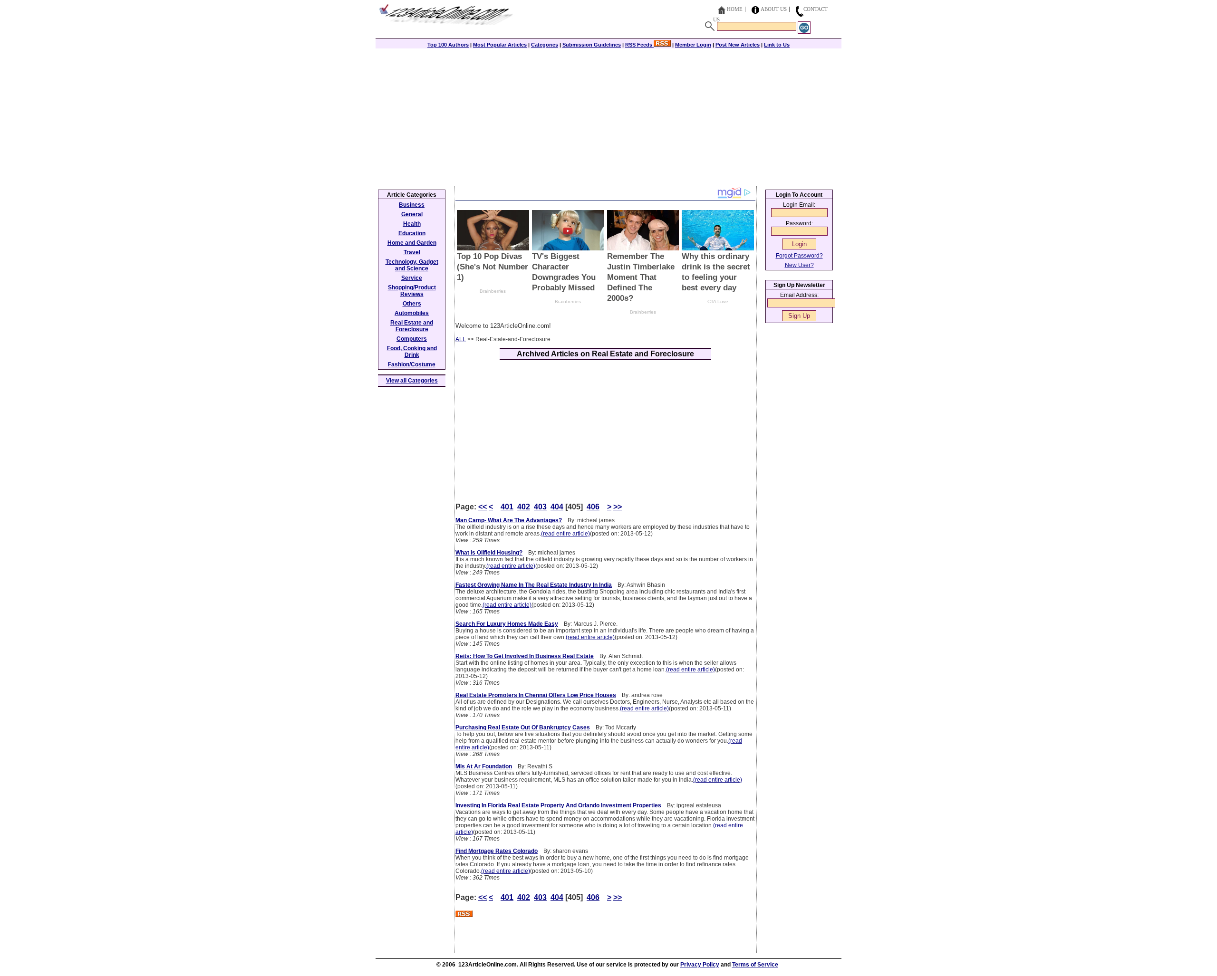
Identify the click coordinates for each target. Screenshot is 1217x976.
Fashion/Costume (411, 364)
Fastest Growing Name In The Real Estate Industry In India (533, 585)
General (412, 214)
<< (482, 507)
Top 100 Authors (448, 45)
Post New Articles (737, 45)
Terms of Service (755, 964)
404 (557, 507)
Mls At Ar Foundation (483, 766)
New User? (799, 265)
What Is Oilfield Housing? (488, 552)
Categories (544, 45)
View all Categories (412, 380)
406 (593, 507)
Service (411, 278)
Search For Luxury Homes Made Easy (506, 624)
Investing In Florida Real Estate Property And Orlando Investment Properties (558, 805)
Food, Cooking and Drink (412, 351)
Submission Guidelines (591, 45)
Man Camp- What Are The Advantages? (508, 520)
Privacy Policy (699, 964)
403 (540, 507)
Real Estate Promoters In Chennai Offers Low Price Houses (535, 695)
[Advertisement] (608, 115)
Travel (412, 252)
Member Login (693, 45)
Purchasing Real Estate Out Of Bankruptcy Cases (522, 727)
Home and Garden (411, 242)
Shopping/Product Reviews (412, 290)
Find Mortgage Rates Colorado (496, 851)
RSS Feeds (639, 45)
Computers (411, 338)
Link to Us (777, 45)
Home (735, 9)
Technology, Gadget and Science (412, 265)
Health (412, 223)
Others (412, 303)
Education (411, 233)
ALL (460, 339)
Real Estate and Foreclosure (411, 326)
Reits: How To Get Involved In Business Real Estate (524, 656)
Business (412, 204)
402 (523, 507)
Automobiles (412, 313)
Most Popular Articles (500, 45)
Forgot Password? (799, 255)
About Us (774, 9)
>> (617, 507)
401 (507, 507)
